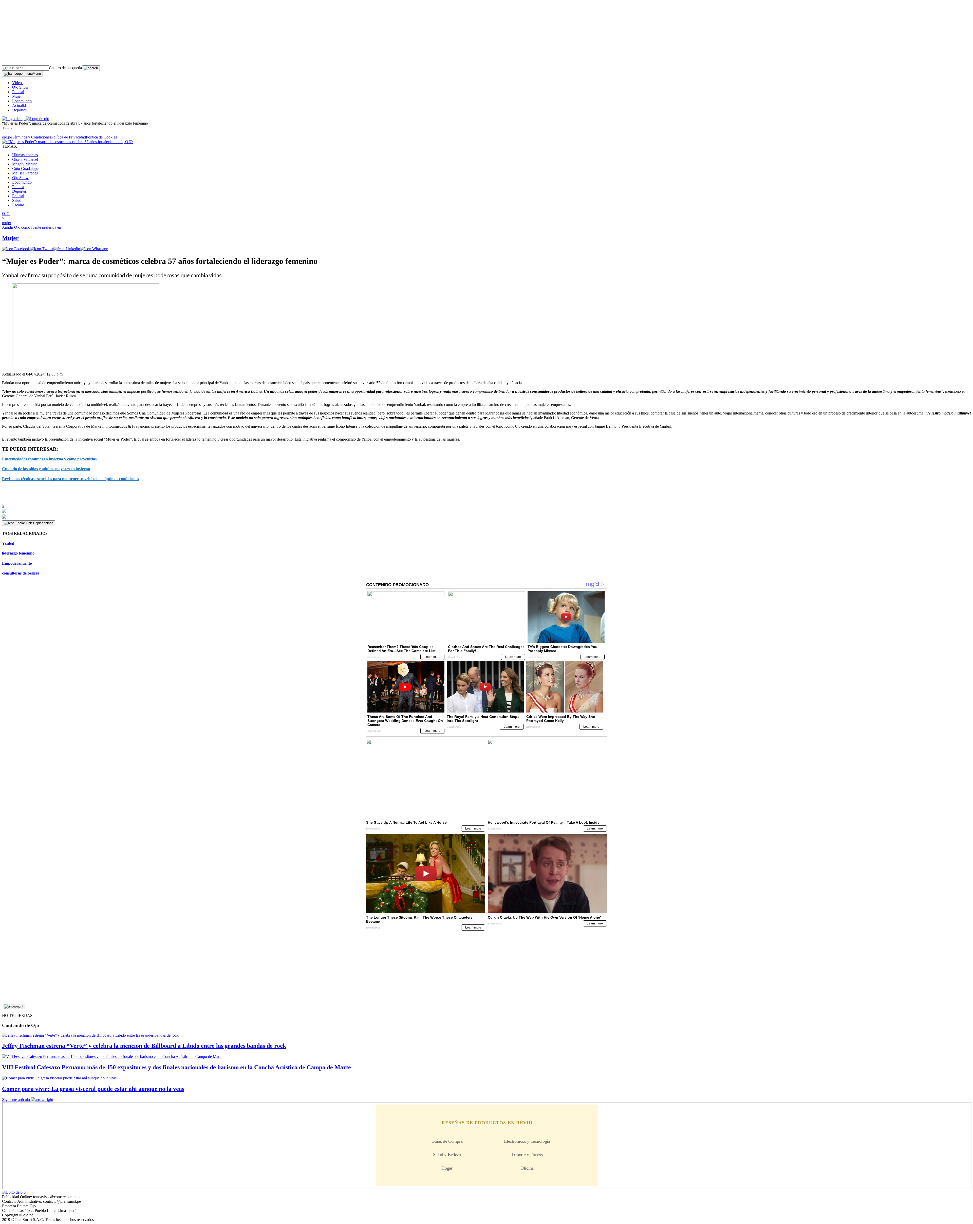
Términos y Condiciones (31, 137)
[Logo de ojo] (14, 118)
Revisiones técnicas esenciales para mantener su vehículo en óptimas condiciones (70, 479)
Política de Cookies (101, 137)
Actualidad (21, 105)
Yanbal (8, 543)
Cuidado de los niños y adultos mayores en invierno (46, 469)
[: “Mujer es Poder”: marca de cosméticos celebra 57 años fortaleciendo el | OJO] (67, 142)
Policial (18, 92)
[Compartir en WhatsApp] (94, 249)
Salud (16, 200)
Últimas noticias (25, 155)
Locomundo (22, 101)
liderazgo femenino (18, 553)
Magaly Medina (25, 164)
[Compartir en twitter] (41, 249)
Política (18, 187)
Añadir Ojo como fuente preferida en (31, 227)
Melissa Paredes (25, 173)
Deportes (19, 110)
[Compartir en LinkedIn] (66, 249)
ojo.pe (7, 137)
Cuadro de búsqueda (65, 68)
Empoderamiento (17, 563)
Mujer (17, 96)
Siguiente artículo (16, 1099)
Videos (17, 83)
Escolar (18, 205)
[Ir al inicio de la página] (13, 1006)
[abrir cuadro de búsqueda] (91, 68)
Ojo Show (20, 87)
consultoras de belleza (20, 573)
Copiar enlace (43, 523)
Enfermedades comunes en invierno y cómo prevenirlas (49, 459)
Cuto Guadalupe (25, 168)
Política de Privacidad (68, 137)
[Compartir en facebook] (16, 249)
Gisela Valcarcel (25, 159)
